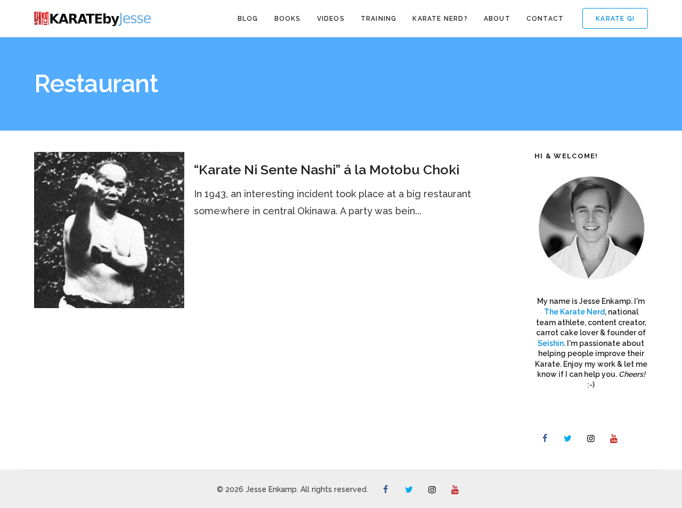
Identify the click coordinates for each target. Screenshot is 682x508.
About (497, 18)
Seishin (551, 343)
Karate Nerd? (439, 18)
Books (287, 18)
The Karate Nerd (574, 312)
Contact (545, 18)
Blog (248, 18)
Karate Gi (615, 18)
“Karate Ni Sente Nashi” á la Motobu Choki (326, 170)
